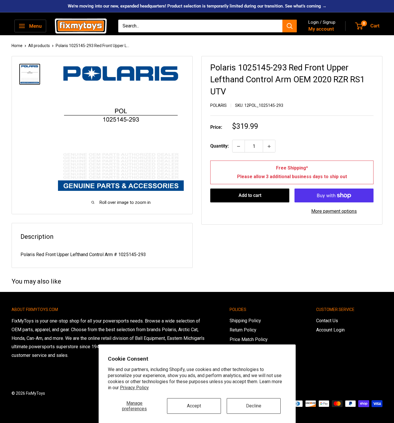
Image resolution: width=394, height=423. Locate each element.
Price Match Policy (249, 339)
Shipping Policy (245, 320)
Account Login (330, 330)
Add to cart (250, 195)
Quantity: (219, 146)
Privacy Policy (134, 387)
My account (321, 29)
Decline (253, 406)
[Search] (289, 26)
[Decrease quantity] (238, 146)
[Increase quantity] (269, 146)
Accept (194, 406)
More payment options (334, 211)
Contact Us (327, 320)
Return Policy (243, 330)
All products (39, 45)
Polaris (218, 105)
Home (17, 45)
